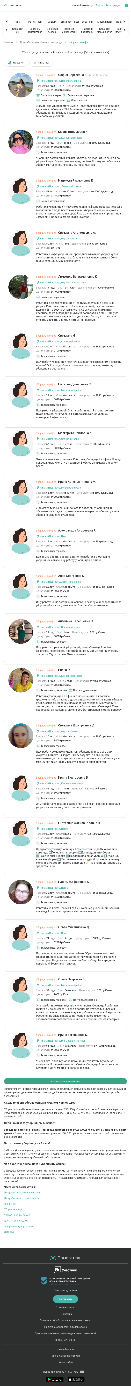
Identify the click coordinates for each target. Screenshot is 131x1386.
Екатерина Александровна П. (68, 823)
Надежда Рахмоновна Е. (64, 180)
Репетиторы (35, 21)
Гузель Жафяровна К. (63, 882)
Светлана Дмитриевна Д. (65, 725)
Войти (99, 5)
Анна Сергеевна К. (60, 576)
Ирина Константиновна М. (66, 481)
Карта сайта (66, 1362)
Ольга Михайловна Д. (63, 927)
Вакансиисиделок (52, 30)
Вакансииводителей (87, 30)
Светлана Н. (56, 335)
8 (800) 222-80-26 (65, 1340)
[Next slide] (124, 22)
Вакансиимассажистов (104, 30)
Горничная (10, 1203)
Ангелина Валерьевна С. (64, 621)
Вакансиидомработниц (70, 30)
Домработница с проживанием (22, 1198)
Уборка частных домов (17, 1215)
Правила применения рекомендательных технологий (66, 1333)
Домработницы (69, 21)
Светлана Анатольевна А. (66, 232)
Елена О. (53, 670)
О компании (65, 1314)
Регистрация (113, 5)
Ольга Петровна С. (60, 979)
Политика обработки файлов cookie (65, 1326)
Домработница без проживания (22, 1192)
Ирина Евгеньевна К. (62, 1035)
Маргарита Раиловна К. (64, 433)
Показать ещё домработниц (66, 1081)
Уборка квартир (13, 1209)
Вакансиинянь (17, 30)
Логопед (9, 1231)
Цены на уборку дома (16, 1220)
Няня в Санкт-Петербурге (66, 1355)
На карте (18, 62)
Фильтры (43, 62)
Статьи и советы (65, 1307)
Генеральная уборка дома (19, 1226)
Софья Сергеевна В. (72, 75)
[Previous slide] (7, 22)
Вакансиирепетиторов (35, 30)
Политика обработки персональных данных (66, 1320)
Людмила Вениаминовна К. (67, 276)
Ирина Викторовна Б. (62, 777)
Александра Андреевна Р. (66, 530)
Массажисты (104, 21)
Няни (17, 21)
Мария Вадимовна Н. (62, 131)
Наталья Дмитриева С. (63, 384)
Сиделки (52, 21)
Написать (65, 1299)
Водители (87, 21)
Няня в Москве (65, 1349)
